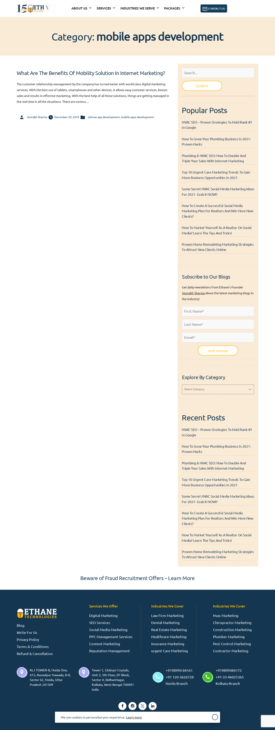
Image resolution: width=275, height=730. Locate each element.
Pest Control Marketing (232, 644)
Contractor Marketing (230, 651)
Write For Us (27, 632)
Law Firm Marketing (167, 615)
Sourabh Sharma (37, 117)
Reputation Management (109, 651)
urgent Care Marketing (169, 651)
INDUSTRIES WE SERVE (137, 8)
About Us (79, 8)
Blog (20, 625)
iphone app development (104, 117)
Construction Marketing (232, 629)
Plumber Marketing (229, 636)
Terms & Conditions (33, 646)
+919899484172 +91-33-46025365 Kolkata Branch (230, 676)
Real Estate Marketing (169, 629)
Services (104, 8)
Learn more (134, 717)
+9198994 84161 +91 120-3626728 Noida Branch (180, 676)
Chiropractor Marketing (232, 622)
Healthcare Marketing (168, 636)
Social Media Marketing (108, 629)
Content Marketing (104, 644)
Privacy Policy (28, 639)
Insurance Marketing (167, 644)
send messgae (218, 350)
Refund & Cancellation (35, 653)
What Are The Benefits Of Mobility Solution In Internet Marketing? (91, 73)
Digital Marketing (103, 615)
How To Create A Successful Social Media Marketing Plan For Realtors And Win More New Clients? (217, 210)
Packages (172, 8)
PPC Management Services (110, 636)
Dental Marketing (165, 622)
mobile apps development (137, 117)
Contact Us (216, 8)
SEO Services (99, 622)
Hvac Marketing (225, 615)
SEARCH (202, 86)
